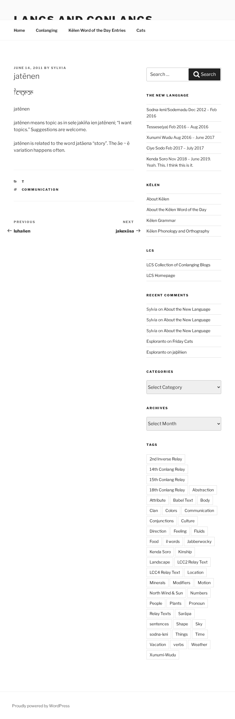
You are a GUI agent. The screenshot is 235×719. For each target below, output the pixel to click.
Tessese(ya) (157, 126)
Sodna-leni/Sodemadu (166, 109)
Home (19, 30)
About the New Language (187, 309)
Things (181, 634)
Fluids (199, 531)
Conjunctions (162, 520)
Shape (182, 623)
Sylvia (58, 68)
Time (200, 634)
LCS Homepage (160, 275)
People (156, 603)
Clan (154, 510)
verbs (178, 644)
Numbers (198, 592)
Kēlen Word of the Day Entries (97, 30)
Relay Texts (160, 613)
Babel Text (183, 500)
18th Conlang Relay (167, 489)
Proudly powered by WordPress (41, 705)
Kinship (185, 551)
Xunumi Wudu (159, 137)
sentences (159, 623)
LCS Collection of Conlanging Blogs (178, 264)
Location (195, 572)
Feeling (180, 531)
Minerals (157, 582)
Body (205, 500)
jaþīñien (180, 352)
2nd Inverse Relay (166, 458)
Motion (204, 582)
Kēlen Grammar (161, 220)
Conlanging (47, 30)
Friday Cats (183, 341)
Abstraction (203, 489)
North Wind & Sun (166, 592)
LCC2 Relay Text (192, 562)
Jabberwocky (199, 541)
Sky (198, 623)
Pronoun (197, 603)
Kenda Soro (157, 158)
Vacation (158, 644)
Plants (175, 603)
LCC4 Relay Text (165, 572)
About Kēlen (157, 198)
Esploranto (156, 341)
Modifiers (181, 582)
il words (173, 541)
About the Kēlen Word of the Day (176, 209)
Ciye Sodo (155, 147)
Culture (188, 520)
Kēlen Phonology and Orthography (177, 230)
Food (154, 541)
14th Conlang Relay (167, 469)
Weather (199, 644)
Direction (158, 531)
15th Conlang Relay (167, 479)
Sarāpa (184, 613)
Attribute (158, 500)
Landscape (160, 562)
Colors (171, 510)
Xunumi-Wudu (163, 654)
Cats (140, 30)
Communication (40, 190)
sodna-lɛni (159, 634)
